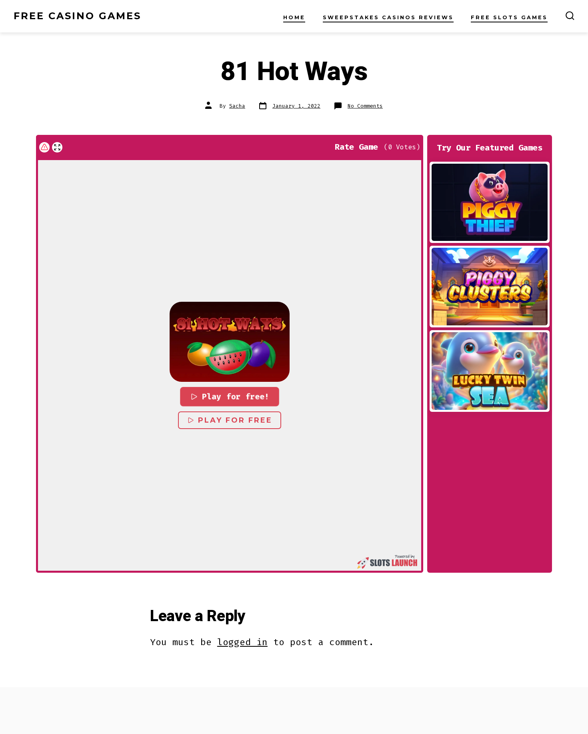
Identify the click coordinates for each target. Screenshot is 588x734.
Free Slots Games (509, 17)
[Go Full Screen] (57, 147)
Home (294, 17)
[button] (230, 342)
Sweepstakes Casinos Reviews (388, 17)
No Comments (365, 105)
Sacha (237, 105)
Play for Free (235, 420)
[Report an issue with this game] (44, 147)
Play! (490, 202)
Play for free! (235, 397)
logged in (242, 642)
